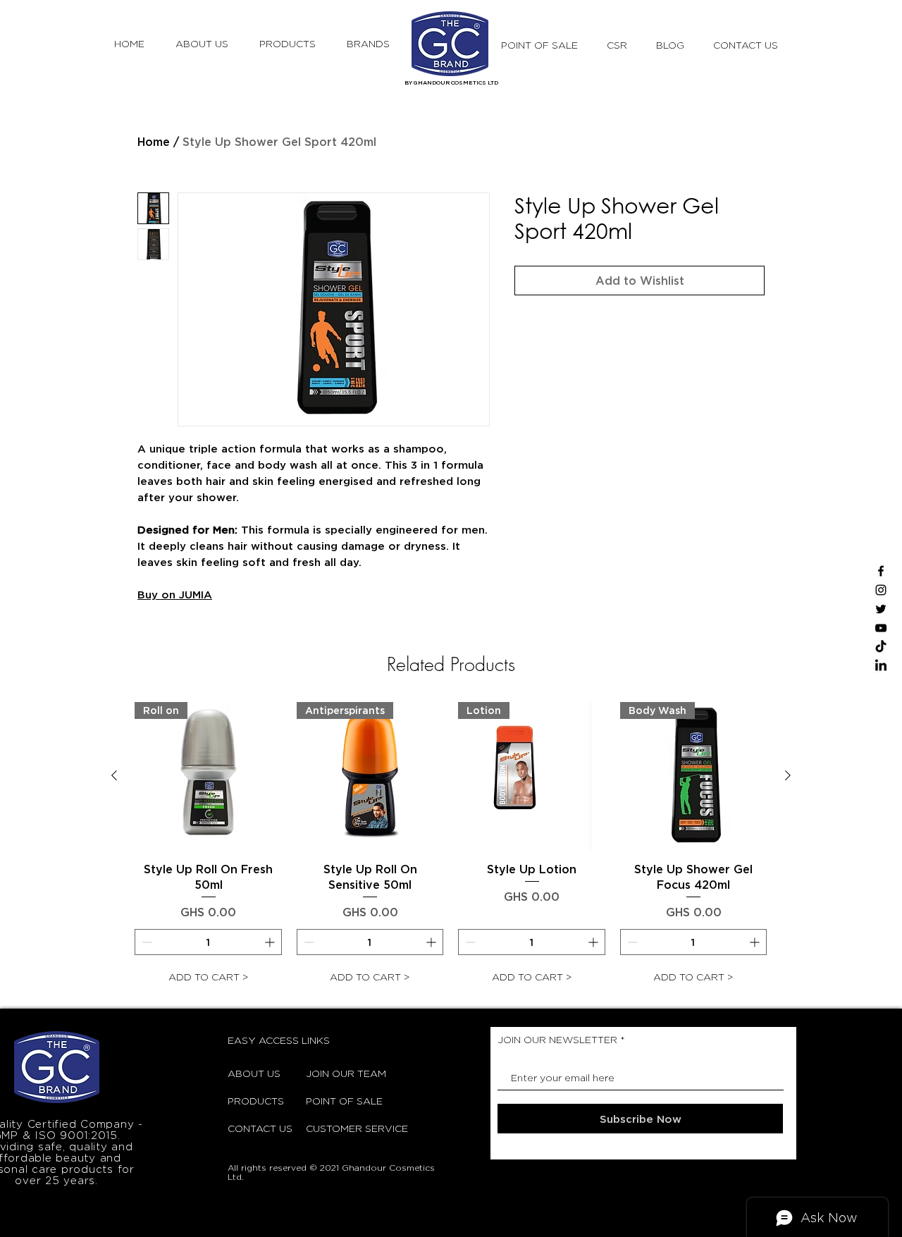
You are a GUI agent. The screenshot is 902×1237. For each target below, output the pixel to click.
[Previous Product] (114, 775)
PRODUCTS (256, 1100)
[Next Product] (787, 775)
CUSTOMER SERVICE (341, 1128)
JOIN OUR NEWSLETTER (557, 1040)
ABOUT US (254, 1073)
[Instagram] (881, 590)
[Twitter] (881, 609)
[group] (451, 845)
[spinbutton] (208, 942)
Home (153, 141)
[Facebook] (881, 571)
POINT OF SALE (341, 1100)
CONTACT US (260, 1128)
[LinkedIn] (881, 666)
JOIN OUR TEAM (341, 1073)
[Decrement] (145, 942)
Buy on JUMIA (174, 595)
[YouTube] (881, 628)
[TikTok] (881, 647)
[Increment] (271, 942)
